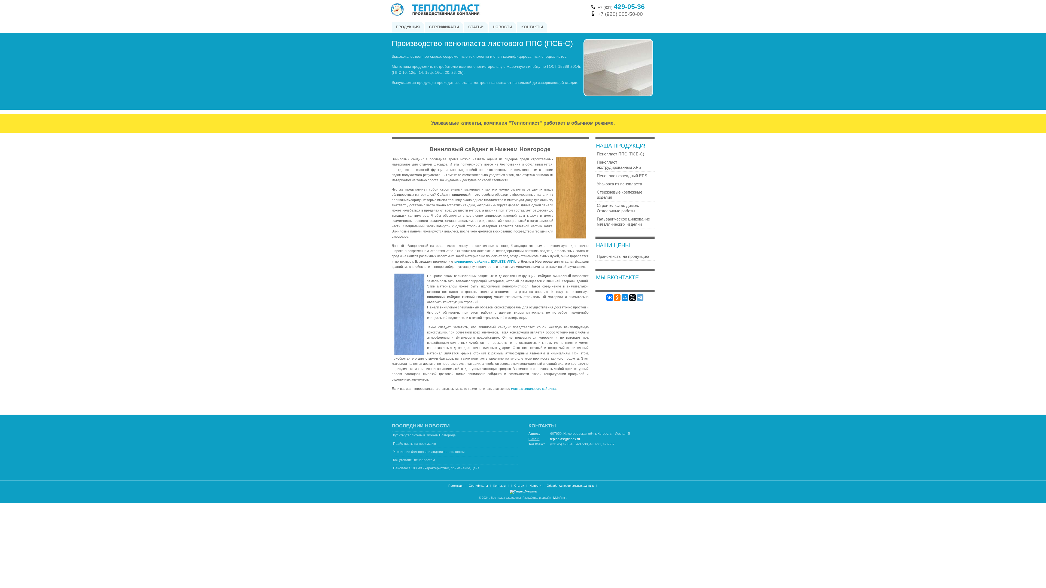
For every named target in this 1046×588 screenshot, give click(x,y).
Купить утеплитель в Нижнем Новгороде (424, 435)
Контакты (499, 485)
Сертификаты (478, 485)
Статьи (519, 485)
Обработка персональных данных (570, 485)
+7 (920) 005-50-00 (620, 14)
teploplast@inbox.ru (565, 439)
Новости (535, 485)
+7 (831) (621, 7)
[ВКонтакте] (609, 297)
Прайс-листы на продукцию (414, 444)
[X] (632, 297)
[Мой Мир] (625, 297)
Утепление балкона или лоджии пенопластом (428, 452)
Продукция (455, 485)
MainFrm (559, 497)
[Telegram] (640, 297)
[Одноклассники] (617, 297)
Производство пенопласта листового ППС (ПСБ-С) (482, 43)
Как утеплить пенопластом (414, 460)
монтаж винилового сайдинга (533, 389)
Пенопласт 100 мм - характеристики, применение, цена (436, 468)
